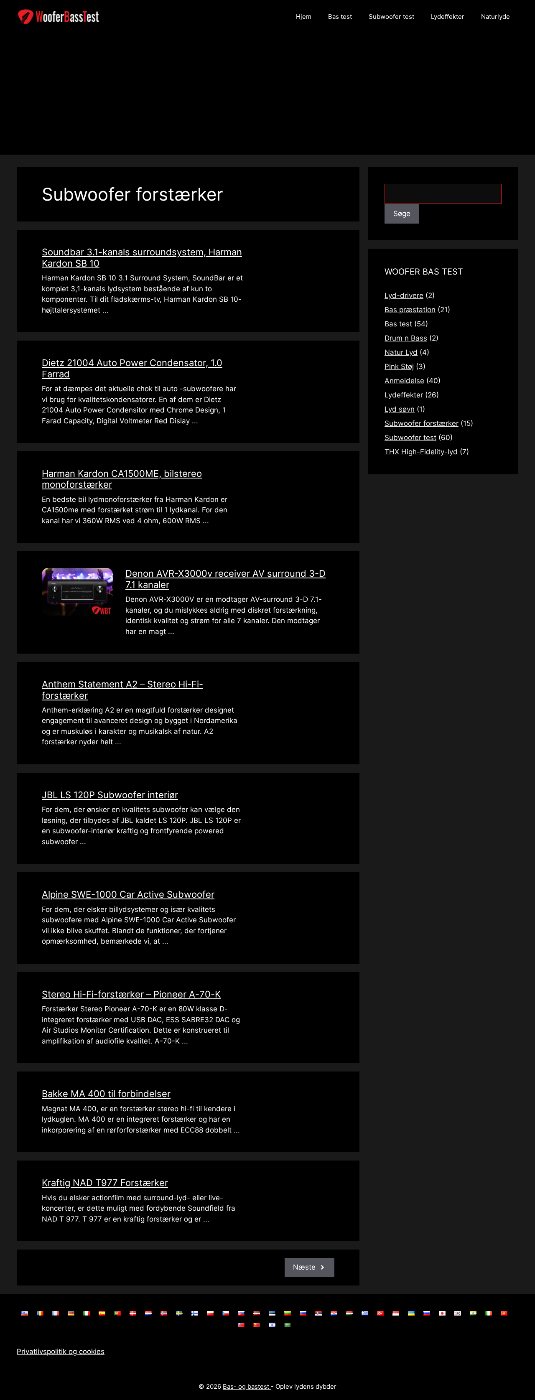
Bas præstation (410, 309)
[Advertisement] (267, 96)
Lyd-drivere (404, 295)
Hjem (303, 16)
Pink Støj (399, 366)
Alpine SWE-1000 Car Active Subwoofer (128, 894)
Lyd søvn (400, 409)
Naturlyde (495, 16)
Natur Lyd (401, 352)
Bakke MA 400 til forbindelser (106, 1093)
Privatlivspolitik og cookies (60, 1351)
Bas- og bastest (247, 1386)
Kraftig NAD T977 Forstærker (105, 1182)
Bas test (340, 16)
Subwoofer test (391, 16)
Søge (401, 213)
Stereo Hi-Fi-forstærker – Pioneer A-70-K (131, 994)
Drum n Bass (406, 338)
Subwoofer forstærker (422, 423)
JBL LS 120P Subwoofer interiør (110, 794)
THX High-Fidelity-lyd (421, 452)
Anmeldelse (404, 381)
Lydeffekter (447, 16)
